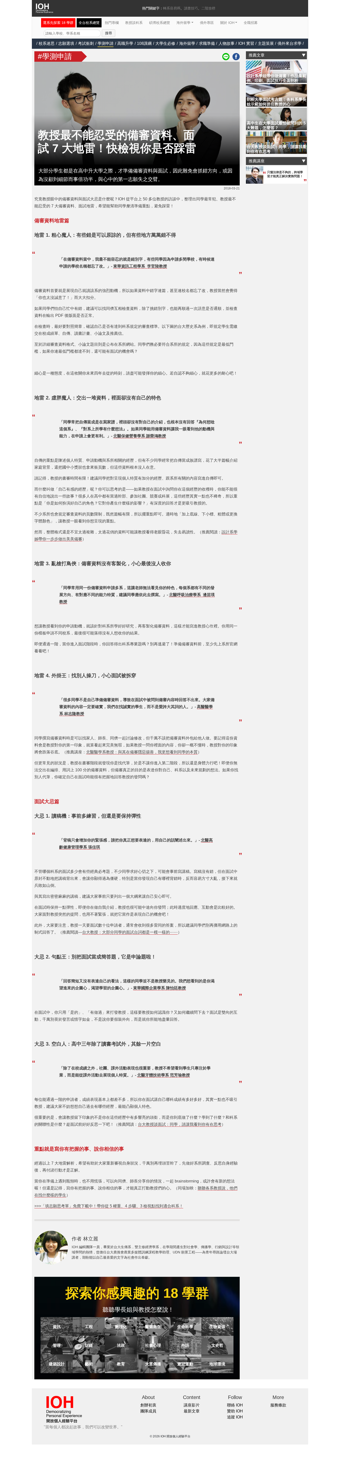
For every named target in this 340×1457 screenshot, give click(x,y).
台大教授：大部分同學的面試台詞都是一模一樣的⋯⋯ (130, 932)
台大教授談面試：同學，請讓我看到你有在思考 (180, 1124)
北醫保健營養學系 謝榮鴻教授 (139, 436)
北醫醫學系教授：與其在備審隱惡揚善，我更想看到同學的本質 (142, 752)
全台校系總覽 (89, 23)
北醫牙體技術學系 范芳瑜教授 (163, 1075)
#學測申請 (55, 56)
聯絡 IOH (235, 1405)
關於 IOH (227, 23)
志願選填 (66, 43)
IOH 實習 (246, 43)
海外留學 (183, 23)
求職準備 (207, 43)
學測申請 (105, 43)
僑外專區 (207, 23)
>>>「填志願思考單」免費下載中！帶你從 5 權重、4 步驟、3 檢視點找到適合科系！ (108, 1206)
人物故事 (226, 43)
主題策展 (266, 43)
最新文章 (192, 1411)
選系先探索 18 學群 (58, 23)
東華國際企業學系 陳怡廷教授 (159, 988)
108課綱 (144, 43)
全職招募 (251, 23)
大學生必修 (165, 43)
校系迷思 (47, 43)
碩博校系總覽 (159, 23)
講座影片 (192, 1405)
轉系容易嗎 (171, 8)
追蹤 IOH (235, 1417)
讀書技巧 (191, 8)
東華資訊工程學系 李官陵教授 (140, 266)
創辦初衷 (148, 1405)
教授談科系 (134, 23)
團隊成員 (148, 1411)
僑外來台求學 (289, 43)
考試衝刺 (86, 43)
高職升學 (125, 43)
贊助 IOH (235, 1411)
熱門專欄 (112, 23)
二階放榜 (208, 8)
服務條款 (278, 1405)
